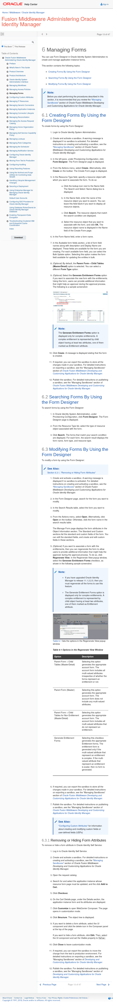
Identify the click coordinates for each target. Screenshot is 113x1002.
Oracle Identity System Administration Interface (18, 80)
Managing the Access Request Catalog (21, 122)
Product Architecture (17, 75)
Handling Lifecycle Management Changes (22, 181)
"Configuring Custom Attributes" (73, 825)
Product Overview (16, 71)
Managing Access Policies (19, 89)
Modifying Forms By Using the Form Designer (69, 83)
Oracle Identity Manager (33, 12)
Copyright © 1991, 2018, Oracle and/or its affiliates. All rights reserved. (31, 1000)
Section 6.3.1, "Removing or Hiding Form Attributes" (71, 472)
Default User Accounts (18, 198)
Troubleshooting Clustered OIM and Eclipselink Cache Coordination (21, 223)
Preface (12, 63)
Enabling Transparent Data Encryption (20, 216)
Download (18, 238)
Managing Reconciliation (19, 117)
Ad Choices (83, 998)
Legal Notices (29, 998)
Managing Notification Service (21, 150)
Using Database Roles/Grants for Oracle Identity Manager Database (22, 209)
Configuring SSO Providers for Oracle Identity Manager (21, 202)
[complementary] (71, 998)
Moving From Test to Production (22, 160)
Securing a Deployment (18, 186)
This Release (20, 46)
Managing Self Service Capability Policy (22, 134)
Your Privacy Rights (55, 998)
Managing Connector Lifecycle (21, 113)
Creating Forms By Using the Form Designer (69, 71)
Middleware (15, 12)
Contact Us (18, 998)
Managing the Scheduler (19, 146)
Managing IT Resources (19, 101)
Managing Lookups (17, 138)
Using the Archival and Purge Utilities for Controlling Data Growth (21, 174)
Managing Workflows (17, 85)
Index (11, 228)
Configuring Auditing (17, 164)
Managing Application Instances (22, 109)
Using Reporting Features (19, 168)
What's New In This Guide (19, 67)
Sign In (106, 4)
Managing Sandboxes (64, 146)
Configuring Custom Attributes (21, 97)
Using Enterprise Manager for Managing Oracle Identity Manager (21, 192)
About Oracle (7, 998)
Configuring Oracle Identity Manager (20, 155)
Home (5, 12)
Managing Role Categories (20, 142)
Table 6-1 (57, 640)
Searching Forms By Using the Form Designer (69, 77)
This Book (8, 46)
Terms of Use (41, 998)
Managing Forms (16, 93)
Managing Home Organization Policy (21, 128)
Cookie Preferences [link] (71, 998)
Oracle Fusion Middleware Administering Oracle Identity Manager (20, 58)
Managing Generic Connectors (21, 105)
